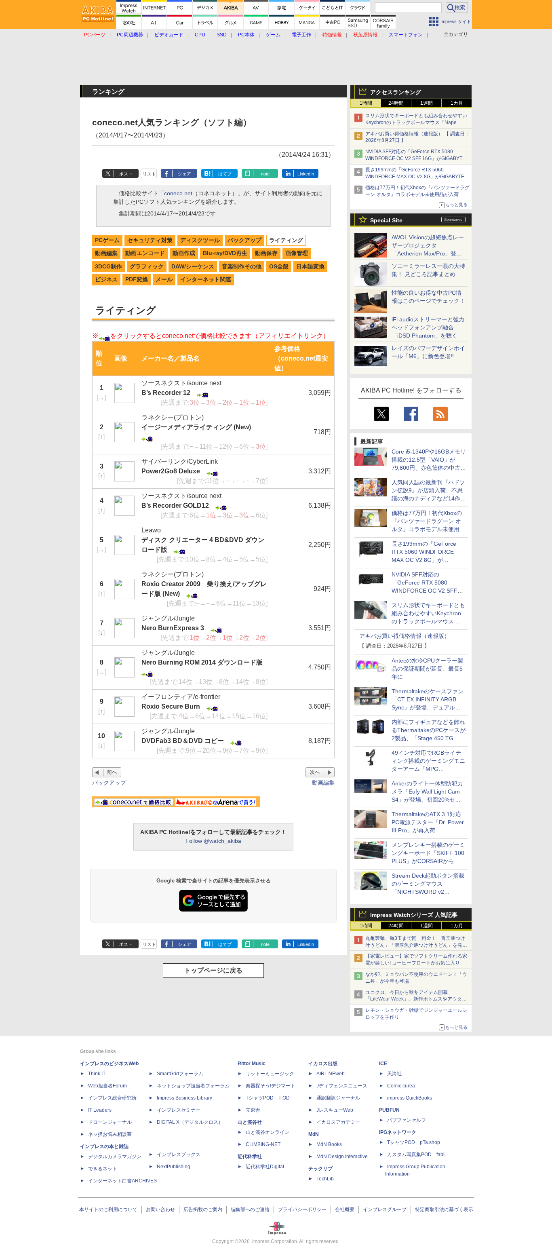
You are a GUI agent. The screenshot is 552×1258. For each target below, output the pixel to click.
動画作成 (184, 253)
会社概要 (344, 1209)
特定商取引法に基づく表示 (444, 1209)
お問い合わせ (160, 1209)
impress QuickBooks (409, 1098)
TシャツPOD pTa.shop (413, 1142)
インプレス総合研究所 (112, 1098)
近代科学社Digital (265, 1166)
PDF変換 (136, 279)
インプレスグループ (385, 1209)
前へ (112, 772)
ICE (383, 1063)
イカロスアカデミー (338, 1122)
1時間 (366, 103)
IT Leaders (100, 1110)
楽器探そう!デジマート (270, 1086)
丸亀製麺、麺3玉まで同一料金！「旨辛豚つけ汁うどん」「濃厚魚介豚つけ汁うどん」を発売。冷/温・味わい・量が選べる (415, 945)
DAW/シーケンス (192, 266)
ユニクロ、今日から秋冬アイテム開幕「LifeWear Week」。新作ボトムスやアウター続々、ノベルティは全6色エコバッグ (416, 999)
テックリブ (320, 1168)
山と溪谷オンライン (267, 1132)
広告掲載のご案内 (202, 1209)
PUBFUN (389, 1110)
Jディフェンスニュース (341, 1086)
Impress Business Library (184, 1098)
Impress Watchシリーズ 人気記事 (413, 915)
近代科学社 (250, 1156)
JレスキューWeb (334, 1110)
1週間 (426, 103)
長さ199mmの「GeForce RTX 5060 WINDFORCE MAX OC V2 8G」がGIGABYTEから (417, 176)
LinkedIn (305, 173)
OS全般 (279, 266)
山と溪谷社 (250, 1122)
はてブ (225, 173)
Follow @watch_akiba (213, 841)
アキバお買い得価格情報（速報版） (404, 636)
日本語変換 (310, 266)
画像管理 (296, 253)
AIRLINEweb (330, 1073)
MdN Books (329, 1144)
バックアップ (244, 240)
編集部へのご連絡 (250, 1209)
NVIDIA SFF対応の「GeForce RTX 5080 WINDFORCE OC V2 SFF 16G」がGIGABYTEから (415, 158)
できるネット (102, 1168)
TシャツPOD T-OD (268, 1098)
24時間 (396, 103)
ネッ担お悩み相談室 (110, 1134)
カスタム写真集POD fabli (416, 1154)
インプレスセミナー (178, 1110)
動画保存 (266, 253)
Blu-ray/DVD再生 (225, 253)
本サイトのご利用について (108, 1209)
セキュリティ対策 (150, 240)
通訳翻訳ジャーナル (338, 1098)
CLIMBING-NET (263, 1144)
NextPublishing (173, 1166)
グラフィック (147, 266)
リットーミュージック (270, 1073)
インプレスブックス (178, 1154)
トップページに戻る (213, 970)
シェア (184, 173)
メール (164, 279)
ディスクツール (200, 240)
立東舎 (253, 1110)
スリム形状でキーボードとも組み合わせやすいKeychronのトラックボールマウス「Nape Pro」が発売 (416, 122)
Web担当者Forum (107, 1086)
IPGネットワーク (397, 1132)
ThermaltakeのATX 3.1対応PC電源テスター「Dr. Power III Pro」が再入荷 (428, 822)
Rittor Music (251, 1063)
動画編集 (106, 253)
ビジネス (106, 279)
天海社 (394, 1073)
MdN (313, 1134)
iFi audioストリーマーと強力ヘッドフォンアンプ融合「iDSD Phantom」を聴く (428, 327)
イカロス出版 (322, 1063)
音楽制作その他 (241, 266)
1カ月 (457, 103)
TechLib (325, 1179)
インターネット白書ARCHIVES (122, 1181)
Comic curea (401, 1086)
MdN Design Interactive (342, 1156)
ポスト (126, 173)
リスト (149, 173)
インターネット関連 (205, 279)
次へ (315, 772)
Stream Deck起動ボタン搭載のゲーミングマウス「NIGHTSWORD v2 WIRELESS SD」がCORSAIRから (428, 891)
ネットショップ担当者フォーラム (193, 1086)
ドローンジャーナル (110, 1122)
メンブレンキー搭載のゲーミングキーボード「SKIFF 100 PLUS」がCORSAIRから (428, 853)
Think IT (96, 1073)
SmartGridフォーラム (180, 1073)
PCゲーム (107, 240)
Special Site (386, 220)
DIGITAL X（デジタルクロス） (190, 1122)
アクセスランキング (395, 92)
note (265, 173)
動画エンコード (145, 253)
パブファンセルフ (406, 1120)
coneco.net (178, 193)
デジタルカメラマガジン (114, 1156)
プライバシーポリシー (302, 1209)
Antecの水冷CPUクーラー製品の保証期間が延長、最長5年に (427, 668)
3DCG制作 (108, 266)
